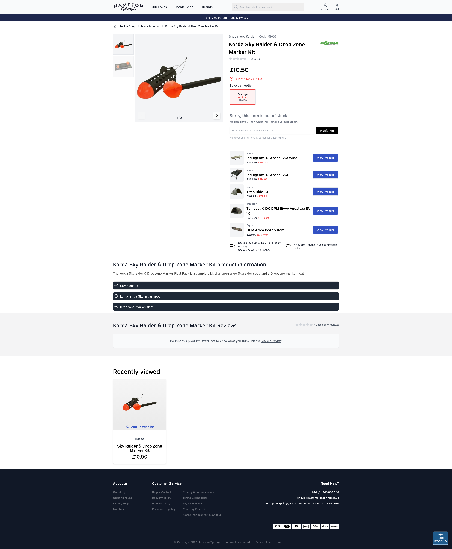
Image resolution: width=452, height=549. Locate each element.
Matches (118, 509)
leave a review (271, 341)
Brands (207, 7)
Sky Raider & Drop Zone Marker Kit (139, 448)
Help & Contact (161, 492)
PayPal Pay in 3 (192, 503)
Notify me (327, 130)
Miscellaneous (150, 26)
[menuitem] (159, 7)
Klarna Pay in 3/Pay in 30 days (202, 514)
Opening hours (122, 498)
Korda (139, 438)
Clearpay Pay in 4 (194, 509)
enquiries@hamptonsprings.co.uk (318, 498)
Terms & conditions (195, 498)
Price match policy (164, 509)
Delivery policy (161, 498)
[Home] (115, 26)
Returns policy (161, 503)
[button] (141, 115)
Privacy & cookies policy (198, 492)
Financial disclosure (268, 542)
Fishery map (121, 503)
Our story (119, 492)
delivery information (259, 249)
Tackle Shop (184, 7)
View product (325, 158)
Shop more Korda (242, 36)
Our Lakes (159, 7)
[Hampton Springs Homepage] (128, 7)
